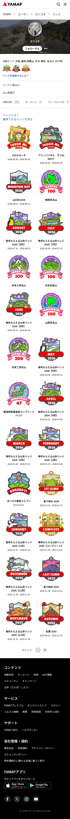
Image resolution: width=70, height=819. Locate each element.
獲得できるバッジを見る (18, 119)
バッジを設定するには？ (16, 75)
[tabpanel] (35, 383)
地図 (35, 674)
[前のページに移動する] (38, 650)
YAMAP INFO (11, 730)
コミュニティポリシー (16, 754)
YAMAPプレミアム (13, 705)
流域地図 (36, 711)
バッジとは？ (11, 115)
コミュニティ (11, 681)
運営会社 (9, 748)
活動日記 (9, 674)
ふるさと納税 (11, 711)
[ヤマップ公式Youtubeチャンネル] (36, 799)
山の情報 (47, 674)
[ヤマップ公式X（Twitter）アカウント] (17, 799)
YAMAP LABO (52, 711)
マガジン (55, 705)
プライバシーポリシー (43, 748)
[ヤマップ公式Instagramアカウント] (26, 799)
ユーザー (23, 14)
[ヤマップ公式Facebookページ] (7, 799)
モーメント (23, 674)
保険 (24, 711)
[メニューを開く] (65, 4)
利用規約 (22, 748)
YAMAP (7, 14)
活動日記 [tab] (11, 102)
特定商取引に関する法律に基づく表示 (24, 760)
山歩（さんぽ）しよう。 (17, 687)
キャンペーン (29, 681)
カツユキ (40, 14)
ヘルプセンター (30, 730)
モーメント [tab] (33, 102)
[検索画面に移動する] (58, 4)
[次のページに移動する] (45, 650)
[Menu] (46, 48)
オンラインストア (37, 705)
